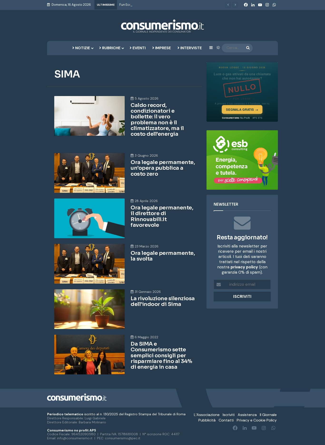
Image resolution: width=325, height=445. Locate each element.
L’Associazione (207, 414)
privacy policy (244, 267)
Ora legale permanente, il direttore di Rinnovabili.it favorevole (162, 216)
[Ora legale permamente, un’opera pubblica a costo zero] (89, 173)
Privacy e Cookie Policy (257, 420)
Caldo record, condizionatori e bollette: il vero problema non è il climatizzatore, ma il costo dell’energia (157, 119)
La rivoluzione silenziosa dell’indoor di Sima (163, 301)
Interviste (190, 47)
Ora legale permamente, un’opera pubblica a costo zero (163, 168)
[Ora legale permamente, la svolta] (89, 264)
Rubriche (110, 47)
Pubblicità (207, 420)
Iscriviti (229, 414)
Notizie (82, 47)
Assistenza (247, 414)
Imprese (162, 47)
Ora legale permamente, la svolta (163, 256)
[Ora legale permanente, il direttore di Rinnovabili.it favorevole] (89, 218)
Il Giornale (268, 414)
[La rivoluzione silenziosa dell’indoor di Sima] (89, 309)
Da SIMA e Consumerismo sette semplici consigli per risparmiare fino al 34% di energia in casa (161, 355)
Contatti (226, 420)
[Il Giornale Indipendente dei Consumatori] (162, 26)
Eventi (139, 47)
